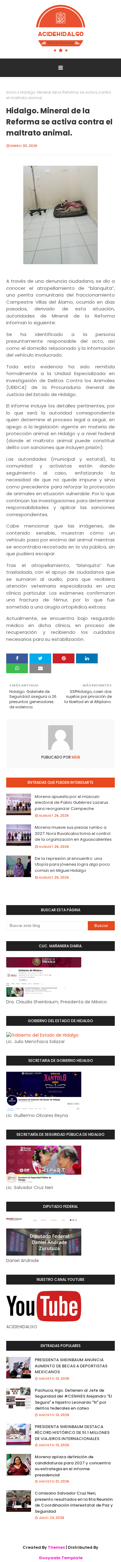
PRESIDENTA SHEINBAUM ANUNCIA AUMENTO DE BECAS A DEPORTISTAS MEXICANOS (71, 1366)
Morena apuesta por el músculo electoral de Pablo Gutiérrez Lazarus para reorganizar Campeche (71, 802)
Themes (56, 1547)
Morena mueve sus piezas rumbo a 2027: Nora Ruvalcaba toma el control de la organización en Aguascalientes (73, 833)
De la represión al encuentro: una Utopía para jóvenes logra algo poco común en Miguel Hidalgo (72, 864)
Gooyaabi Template (61, 1558)
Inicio (11, 92)
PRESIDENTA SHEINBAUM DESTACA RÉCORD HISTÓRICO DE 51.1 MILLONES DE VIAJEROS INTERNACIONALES (72, 1433)
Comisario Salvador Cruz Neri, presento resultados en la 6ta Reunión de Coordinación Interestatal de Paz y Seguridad (74, 1502)
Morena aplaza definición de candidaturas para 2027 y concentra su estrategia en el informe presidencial (72, 1466)
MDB (75, 757)
